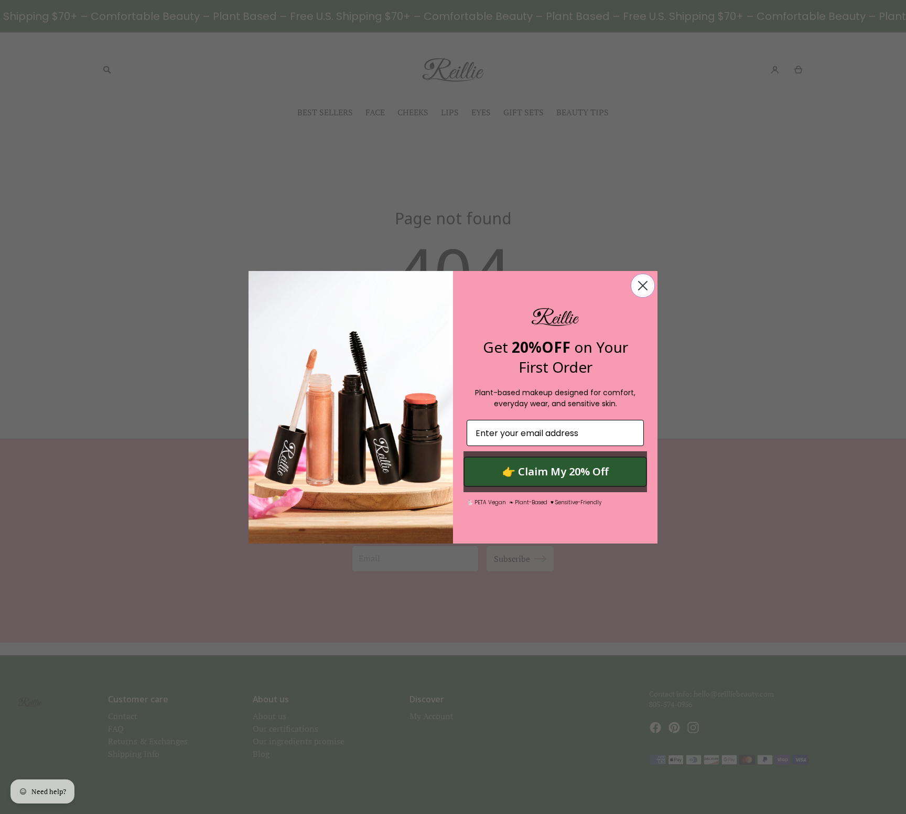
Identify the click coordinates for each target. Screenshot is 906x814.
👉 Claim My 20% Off (555, 471)
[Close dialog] (642, 285)
